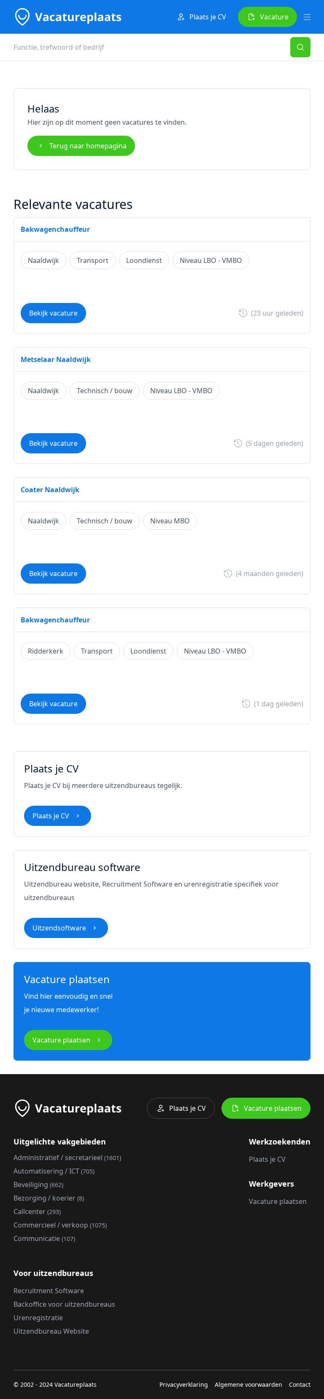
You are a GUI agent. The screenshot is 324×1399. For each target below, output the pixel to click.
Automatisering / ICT (54, 1171)
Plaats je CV (207, 16)
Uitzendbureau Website (51, 1331)
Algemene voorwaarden (248, 1384)
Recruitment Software (49, 1290)
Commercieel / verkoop (60, 1225)
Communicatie (44, 1238)
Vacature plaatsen (61, 1040)
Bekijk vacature (53, 313)
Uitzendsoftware (59, 928)
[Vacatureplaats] (68, 17)
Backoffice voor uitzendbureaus (64, 1304)
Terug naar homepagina (88, 145)
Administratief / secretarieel (67, 1157)
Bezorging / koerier (49, 1198)
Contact (299, 1384)
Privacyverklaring (183, 1384)
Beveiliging (38, 1184)
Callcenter (37, 1211)
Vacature (274, 16)
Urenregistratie (38, 1317)
